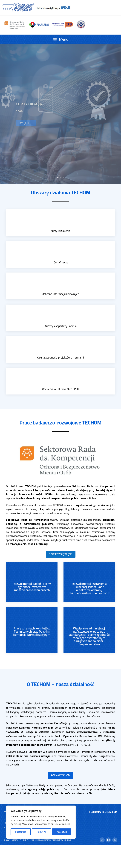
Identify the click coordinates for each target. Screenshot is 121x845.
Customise (20, 831)
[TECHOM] (18, 7)
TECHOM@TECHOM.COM (103, 812)
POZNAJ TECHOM (60, 775)
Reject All (41, 831)
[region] (41, 822)
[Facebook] (108, 839)
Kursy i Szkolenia (34, 80)
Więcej (24, 146)
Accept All (62, 831)
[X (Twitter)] (114, 839)
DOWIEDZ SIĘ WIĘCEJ (60, 554)
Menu (63, 39)
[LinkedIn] (102, 839)
